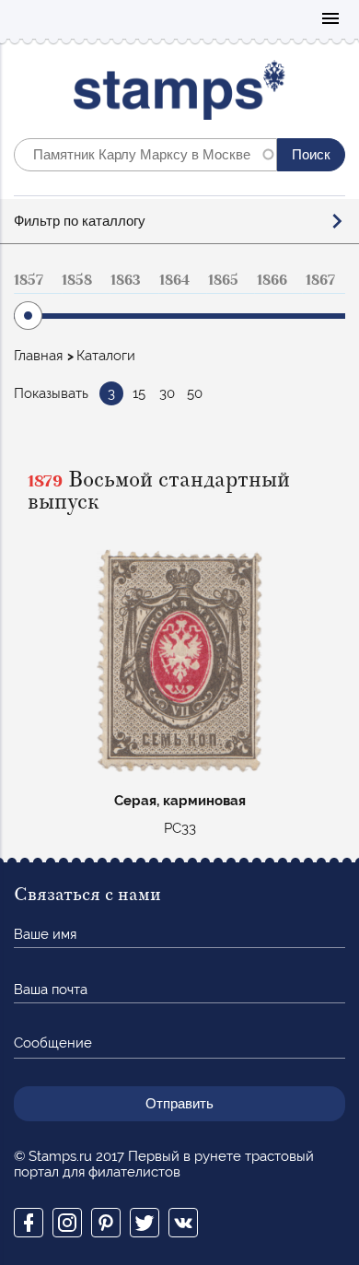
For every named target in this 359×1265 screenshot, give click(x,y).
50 (195, 393)
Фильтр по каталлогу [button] (79, 220)
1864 (174, 280)
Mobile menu (330, 19)
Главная (38, 355)
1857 (28, 280)
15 (139, 393)
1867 (320, 280)
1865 (223, 280)
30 (167, 393)
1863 (125, 280)
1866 (272, 280)
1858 (77, 280)
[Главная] (180, 94)
